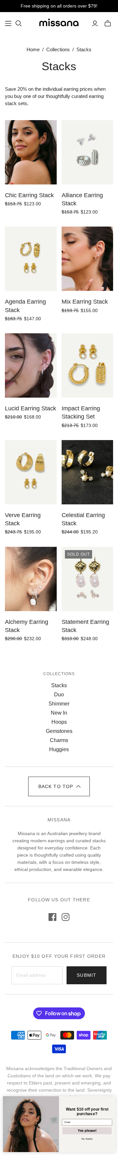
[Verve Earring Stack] (31, 472)
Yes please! (87, 1130)
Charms (59, 740)
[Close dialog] (111, 1100)
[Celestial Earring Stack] (87, 472)
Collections (58, 49)
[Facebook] (52, 917)
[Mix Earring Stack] (87, 259)
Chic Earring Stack (29, 195)
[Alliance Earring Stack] (87, 152)
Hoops (59, 722)
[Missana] (59, 22)
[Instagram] (65, 917)
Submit (86, 975)
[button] (59, 786)
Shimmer (59, 703)
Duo (59, 694)
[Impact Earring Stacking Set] (87, 365)
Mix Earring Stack (85, 301)
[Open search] (18, 23)
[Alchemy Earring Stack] (31, 579)
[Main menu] (8, 23)
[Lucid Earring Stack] (31, 365)
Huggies (59, 749)
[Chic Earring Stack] (31, 152)
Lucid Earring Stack (30, 408)
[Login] (94, 23)
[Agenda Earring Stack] (31, 259)
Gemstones (59, 731)
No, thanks (87, 1138)
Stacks (59, 685)
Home (33, 49)
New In (59, 713)
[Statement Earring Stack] (87, 579)
